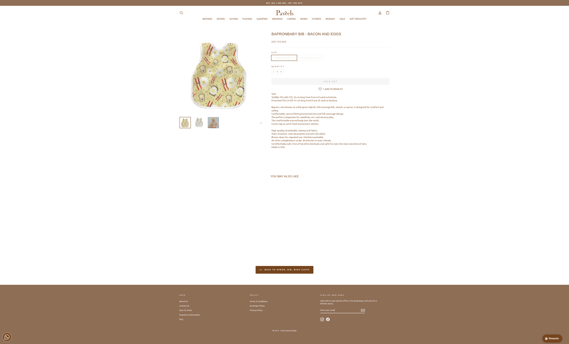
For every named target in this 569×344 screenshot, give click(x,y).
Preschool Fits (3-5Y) (311, 57)
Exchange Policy (257, 305)
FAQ (181, 319)
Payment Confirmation (189, 314)
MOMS (303, 19)
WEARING (277, 19)
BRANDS (330, 19)
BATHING (207, 19)
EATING (221, 19)
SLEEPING (262, 19)
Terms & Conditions (259, 301)
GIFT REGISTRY (358, 19)
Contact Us (184, 305)
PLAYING (247, 19)
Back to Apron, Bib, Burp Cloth (287, 269)
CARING (291, 19)
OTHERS (316, 19)
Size (274, 52)
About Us (183, 301)
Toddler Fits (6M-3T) (284, 57)
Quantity (277, 66)
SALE (342, 19)
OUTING (233, 19)
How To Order (185, 310)
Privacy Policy (256, 310)
